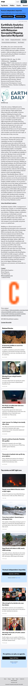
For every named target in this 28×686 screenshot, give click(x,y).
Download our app (20, 16)
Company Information (15, 39)
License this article (6, 322)
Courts (19, 5)
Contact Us (22, 678)
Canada (7, 39)
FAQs (13, 678)
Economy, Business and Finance (9, 42)
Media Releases (14, 680)
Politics (12, 5)
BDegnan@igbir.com (7, 275)
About (17, 678)
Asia (3, 39)
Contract (24, 39)
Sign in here (18, 577)
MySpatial (6, 64)
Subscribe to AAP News (7, 16)
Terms (5, 678)
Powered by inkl (14, 682)
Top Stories (4, 5)
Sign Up (24, 1)
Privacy (9, 678)
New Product (21, 42)
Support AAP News (14, 658)
